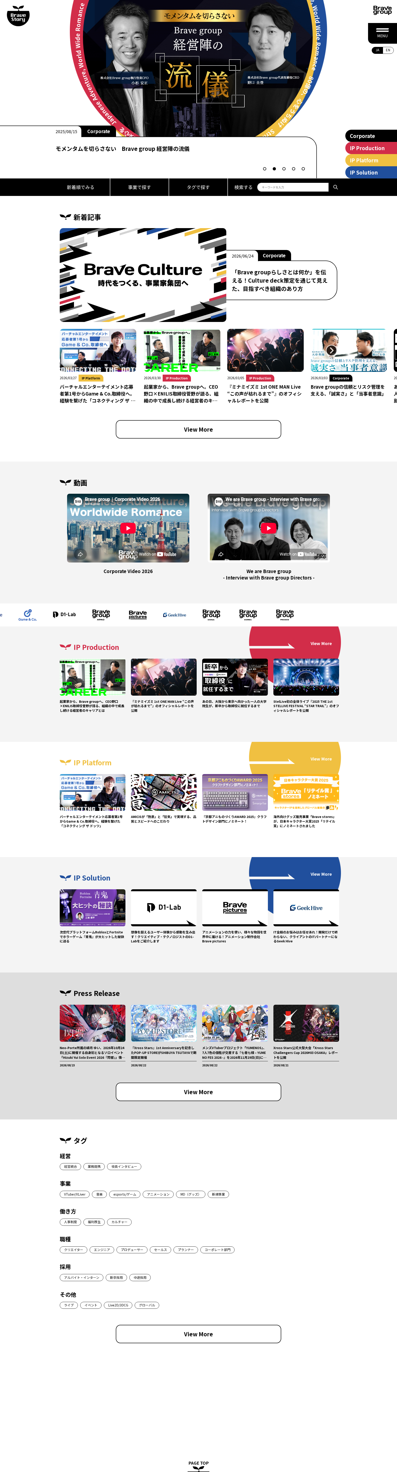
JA (377, 50)
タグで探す (198, 187)
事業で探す (139, 187)
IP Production (103, 131)
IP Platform (364, 160)
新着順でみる (80, 187)
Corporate (362, 135)
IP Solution (364, 172)
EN (388, 50)
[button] (264, 168)
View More (198, 429)
